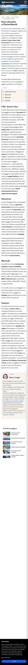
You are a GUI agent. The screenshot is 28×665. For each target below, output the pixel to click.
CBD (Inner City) (10, 92)
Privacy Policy (19, 654)
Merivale (8, 98)
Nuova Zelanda (15, 17)
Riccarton (8, 95)
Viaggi (7, 17)
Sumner (7, 101)
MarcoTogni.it (8, 2)
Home (2, 17)
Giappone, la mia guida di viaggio (14, 401)
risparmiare (5, 64)
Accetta (14, 661)
